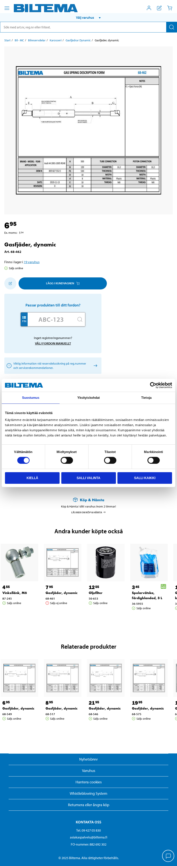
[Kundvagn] (169, 8)
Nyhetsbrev (88, 759)
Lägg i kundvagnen (60, 283)
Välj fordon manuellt (53, 343)
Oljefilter (96, 593)
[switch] (67, 460)
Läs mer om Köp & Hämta (86, 512)
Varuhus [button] (88, 770)
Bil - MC (19, 40)
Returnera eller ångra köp (88, 804)
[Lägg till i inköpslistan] (10, 283)
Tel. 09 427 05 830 (88, 830)
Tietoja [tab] (146, 397)
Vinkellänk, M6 (14, 593)
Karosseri (56, 40)
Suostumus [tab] (31, 397)
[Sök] (171, 27)
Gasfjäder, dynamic (61, 593)
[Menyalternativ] (7, 8)
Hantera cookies (89, 781)
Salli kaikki (144, 478)
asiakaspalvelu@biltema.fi (88, 837)
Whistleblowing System (88, 793)
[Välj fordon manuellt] (94, 366)
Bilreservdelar (37, 40)
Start (7, 40)
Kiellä (32, 478)
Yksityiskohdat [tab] (88, 397)
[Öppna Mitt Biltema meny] (149, 8)
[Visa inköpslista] (159, 8)
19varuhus (32, 262)
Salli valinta (88, 478)
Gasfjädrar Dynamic (78, 40)
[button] (88, 17)
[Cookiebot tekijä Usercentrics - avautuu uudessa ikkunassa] (153, 385)
